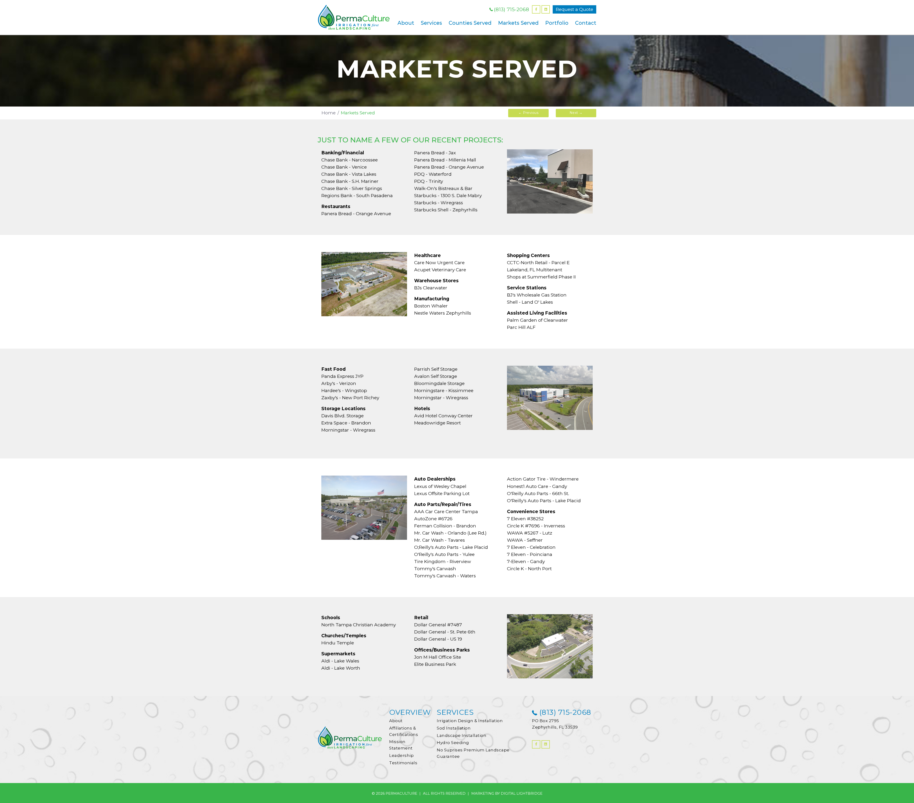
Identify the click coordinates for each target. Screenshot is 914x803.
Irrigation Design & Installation (470, 720)
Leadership (401, 755)
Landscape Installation (461, 735)
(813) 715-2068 (511, 9)
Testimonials (403, 762)
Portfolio (556, 23)
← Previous (528, 113)
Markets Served (518, 23)
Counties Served (470, 23)
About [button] (405, 23)
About (396, 720)
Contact (585, 23)
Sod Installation (454, 728)
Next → (576, 113)
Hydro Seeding (453, 742)
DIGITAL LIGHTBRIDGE (521, 793)
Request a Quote (574, 9)
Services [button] (431, 23)
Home (329, 113)
